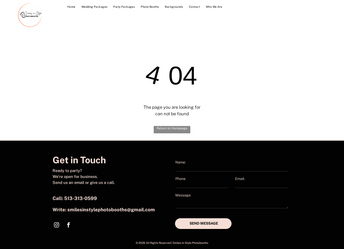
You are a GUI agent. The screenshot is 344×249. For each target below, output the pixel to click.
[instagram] (57, 225)
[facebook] (68, 225)
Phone (180, 179)
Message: (183, 195)
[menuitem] (71, 7)
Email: (240, 179)
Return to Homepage (172, 128)
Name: (180, 162)
